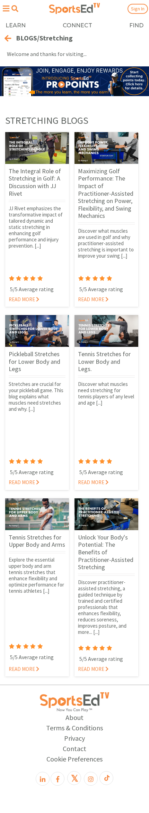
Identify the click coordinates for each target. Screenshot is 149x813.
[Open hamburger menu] (6, 8)
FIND (136, 25)
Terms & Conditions (74, 727)
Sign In (137, 9)
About (74, 717)
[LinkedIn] (43, 779)
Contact (74, 748)
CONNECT (77, 25)
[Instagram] (91, 779)
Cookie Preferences (74, 759)
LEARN (16, 25)
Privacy (74, 738)
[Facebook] (57, 779)
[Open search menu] (14, 8)
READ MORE (22, 299)
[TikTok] (106, 778)
